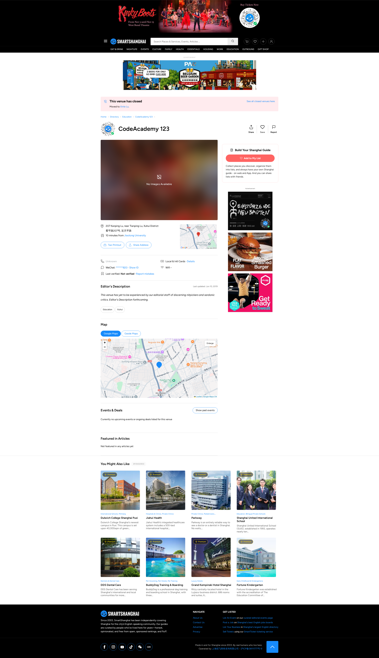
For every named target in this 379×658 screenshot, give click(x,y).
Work (220, 49)
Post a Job (228, 622)
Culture (156, 49)
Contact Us (198, 622)
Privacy (196, 631)
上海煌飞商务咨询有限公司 (225, 648)
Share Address (140, 245)
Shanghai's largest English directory (260, 627)
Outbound (248, 49)
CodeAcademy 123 (144, 117)
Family (168, 49)
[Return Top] (272, 647)
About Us (197, 618)
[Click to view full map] (198, 236)
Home (103, 117)
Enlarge (210, 343)
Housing (208, 49)
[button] (251, 129)
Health (180, 49)
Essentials (193, 49)
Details (191, 261)
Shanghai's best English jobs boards (255, 622)
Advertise (197, 627)
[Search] (233, 41)
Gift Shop (263, 49)
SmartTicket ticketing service (258, 631)
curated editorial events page (258, 618)
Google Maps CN (210, 396)
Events (145, 49)
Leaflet (199, 396)
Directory (114, 117)
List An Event (229, 618)
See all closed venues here (261, 101)
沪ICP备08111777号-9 (251, 648)
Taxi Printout (114, 245)
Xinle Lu (124, 106)
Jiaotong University (135, 235)
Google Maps (111, 333)
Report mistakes (145, 273)
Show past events (205, 410)
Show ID (134, 267)
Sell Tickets (228, 631)
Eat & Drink (117, 49)
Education (233, 49)
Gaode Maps (131, 333)
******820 (121, 267)
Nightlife (132, 49)
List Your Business (231, 627)
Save (262, 132)
